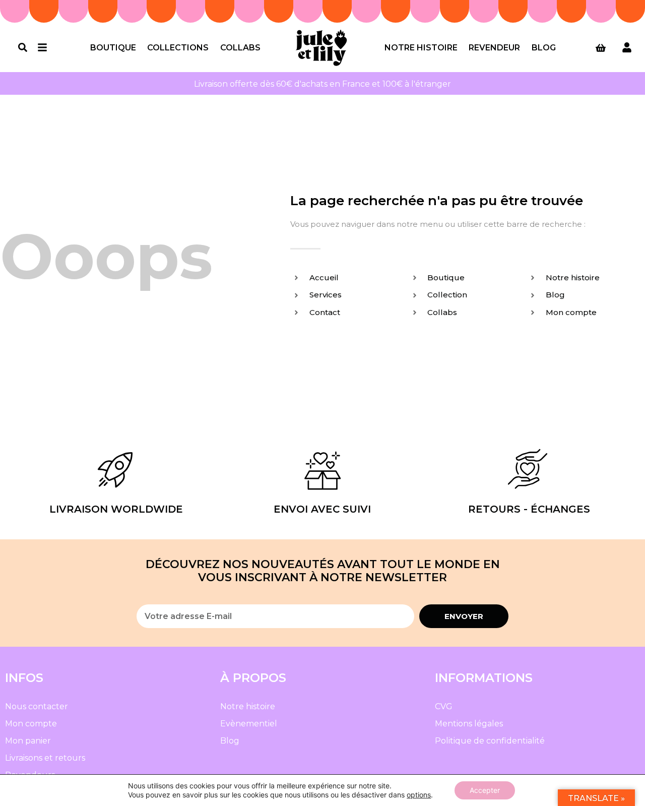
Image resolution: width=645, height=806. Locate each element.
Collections (178, 47)
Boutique (113, 47)
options (419, 794)
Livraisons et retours (45, 758)
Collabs (240, 47)
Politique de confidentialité (490, 741)
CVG (444, 706)
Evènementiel (248, 723)
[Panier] (601, 48)
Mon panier (28, 741)
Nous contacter (36, 706)
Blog (544, 47)
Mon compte (31, 723)
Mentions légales (469, 723)
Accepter (485, 790)
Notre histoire (421, 47)
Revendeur (494, 47)
